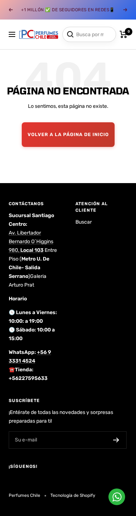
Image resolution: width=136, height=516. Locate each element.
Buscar (83, 222)
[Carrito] (123, 34)
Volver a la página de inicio (68, 134)
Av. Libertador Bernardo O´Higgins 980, (31, 241)
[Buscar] (70, 34)
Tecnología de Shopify (72, 495)
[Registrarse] (116, 440)
